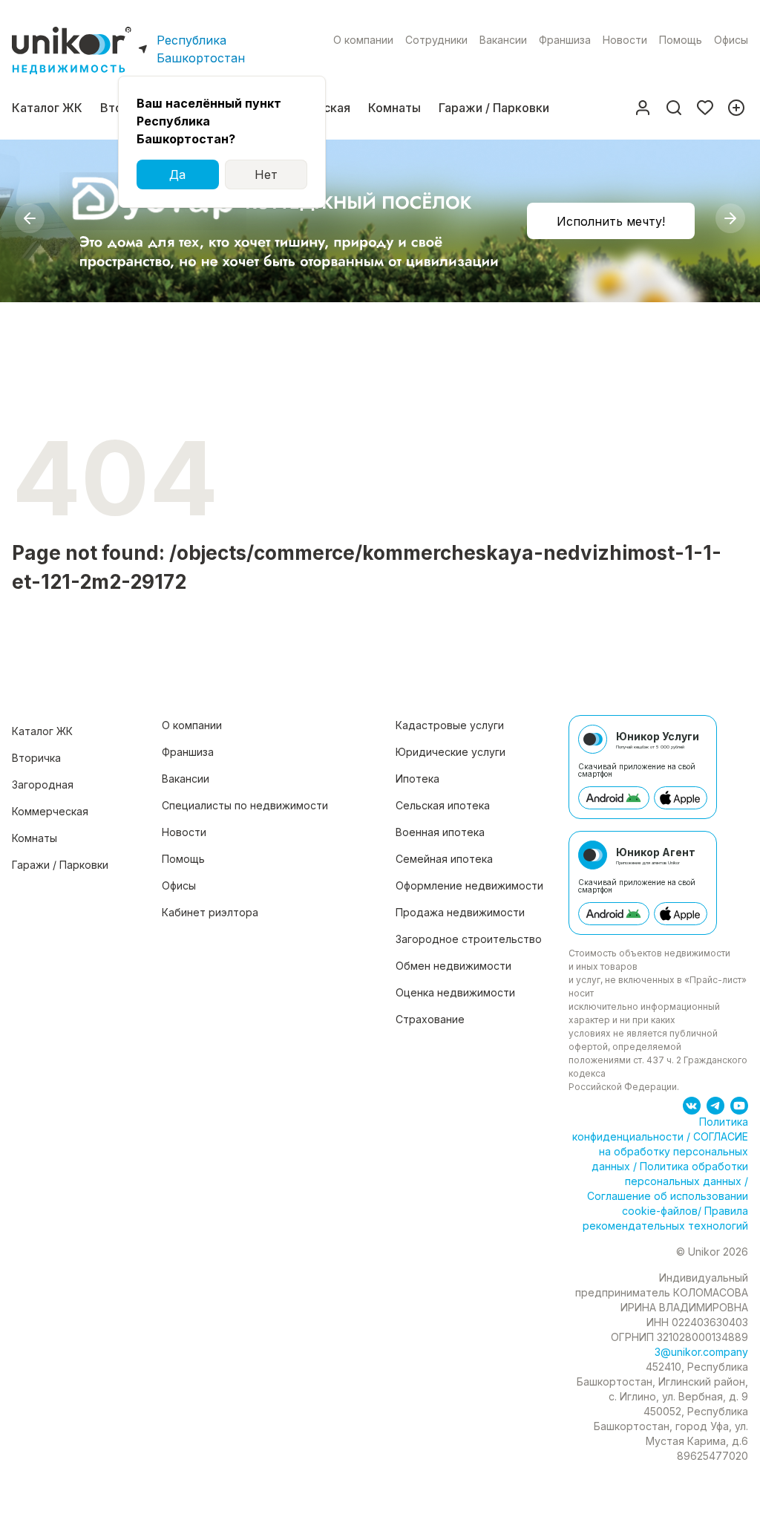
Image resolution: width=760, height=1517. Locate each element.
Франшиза (565, 39)
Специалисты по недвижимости (245, 805)
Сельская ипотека (443, 805)
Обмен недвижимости (453, 965)
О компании (363, 39)
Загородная (42, 784)
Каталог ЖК (47, 107)
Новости (625, 39)
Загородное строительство (469, 939)
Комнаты (394, 107)
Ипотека (417, 778)
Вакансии (503, 39)
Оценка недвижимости (455, 992)
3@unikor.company (701, 1351)
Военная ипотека (440, 832)
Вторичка (36, 757)
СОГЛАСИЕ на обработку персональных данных (670, 1151)
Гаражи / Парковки (494, 107)
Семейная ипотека (444, 858)
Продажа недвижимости (460, 912)
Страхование (430, 1019)
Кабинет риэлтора (210, 912)
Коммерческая (50, 811)
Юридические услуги (450, 752)
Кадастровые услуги (450, 725)
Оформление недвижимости (469, 885)
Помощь (680, 39)
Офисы (731, 39)
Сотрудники (436, 39)
